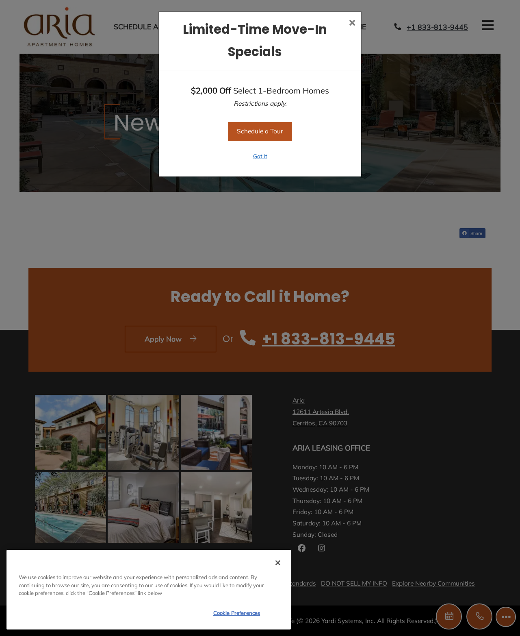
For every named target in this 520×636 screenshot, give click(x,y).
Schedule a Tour (260, 131)
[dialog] (148, 589)
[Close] (278, 563)
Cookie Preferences (236, 613)
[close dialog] (352, 23)
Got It (260, 155)
